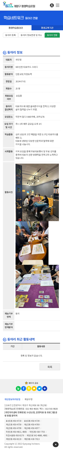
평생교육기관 (47, 28)
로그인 (52, 5)
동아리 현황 (52, 35)
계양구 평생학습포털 (24, 6)
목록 (49, 367)
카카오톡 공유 (34, 388)
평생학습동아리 (16, 28)
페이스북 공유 (23, 388)
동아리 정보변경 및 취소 (31, 35)
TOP (56, 444)
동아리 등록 (10, 35)
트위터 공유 (39, 388)
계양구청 (28, 399)
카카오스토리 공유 (28, 388)
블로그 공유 (18, 388)
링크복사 (44, 388)
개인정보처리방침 (12, 399)
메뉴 (57, 5)
